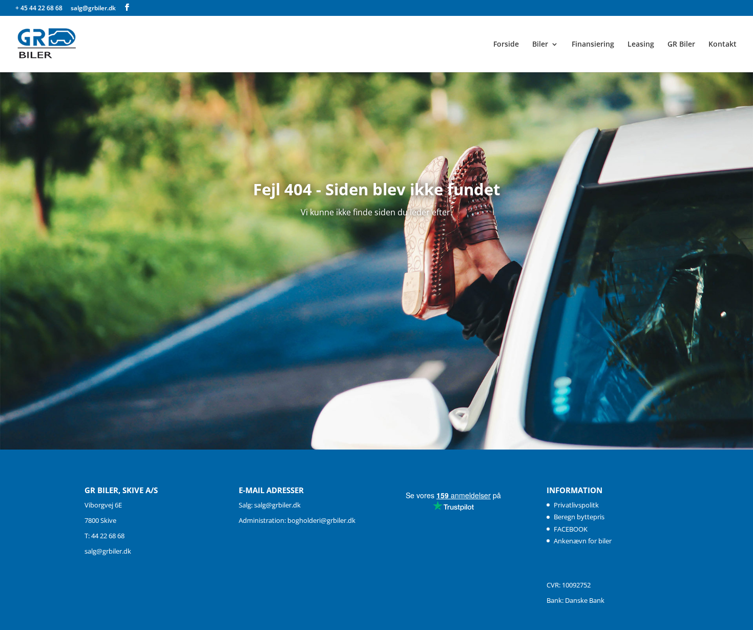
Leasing (641, 44)
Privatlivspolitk (576, 505)
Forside (506, 44)
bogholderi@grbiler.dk (321, 520)
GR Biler (681, 44)
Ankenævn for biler (583, 540)
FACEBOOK (571, 529)
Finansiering (593, 44)
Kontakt (722, 44)
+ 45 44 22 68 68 (39, 8)
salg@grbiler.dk (108, 551)
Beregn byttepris (579, 516)
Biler (540, 44)
